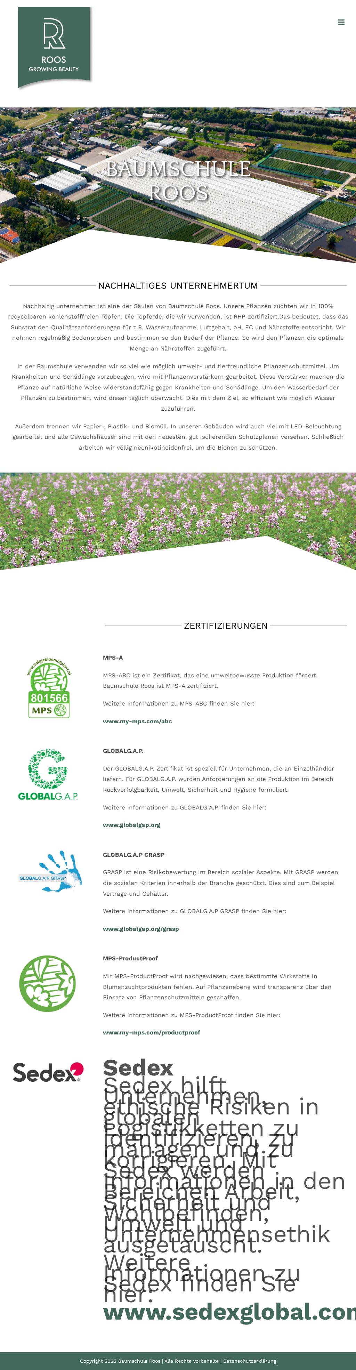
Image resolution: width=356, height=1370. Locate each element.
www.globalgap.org (131, 824)
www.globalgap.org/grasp (141, 928)
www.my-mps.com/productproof (151, 1032)
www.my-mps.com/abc (137, 721)
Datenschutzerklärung (249, 1361)
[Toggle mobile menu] (342, 22)
